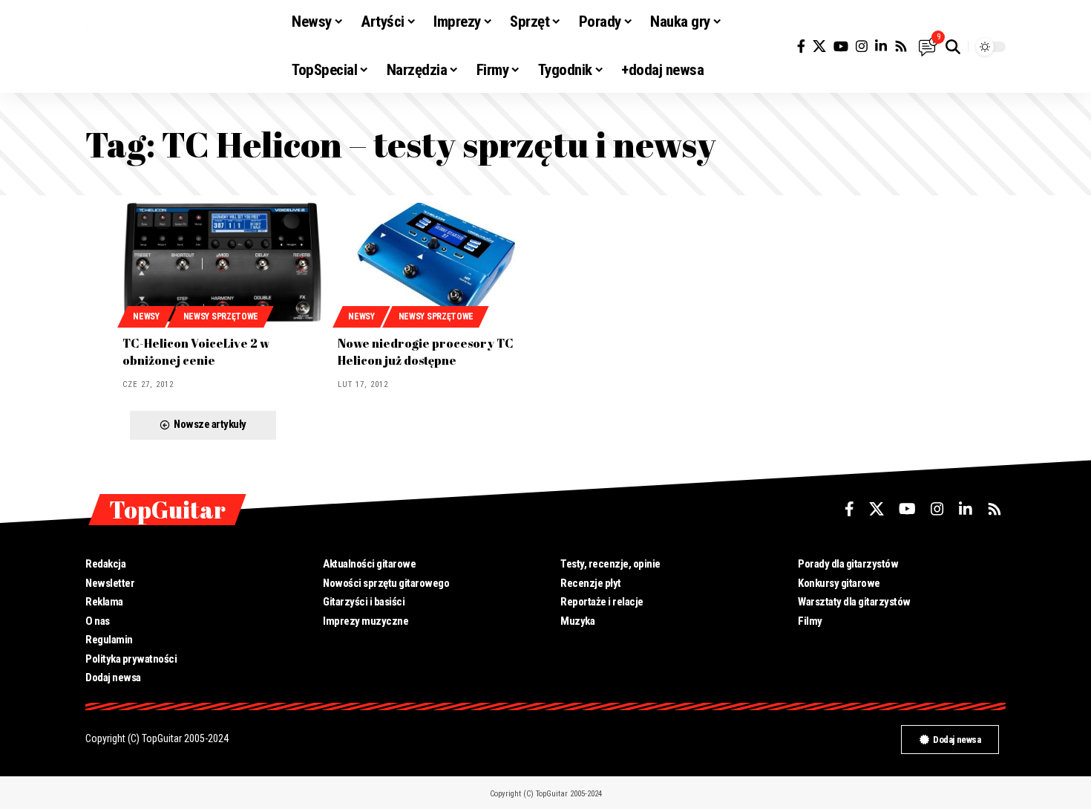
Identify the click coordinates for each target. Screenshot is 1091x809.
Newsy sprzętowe (221, 316)
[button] (953, 46)
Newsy (146, 316)
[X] (819, 46)
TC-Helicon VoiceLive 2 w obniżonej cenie (195, 351)
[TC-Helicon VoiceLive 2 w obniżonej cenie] (222, 263)
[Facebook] (801, 46)
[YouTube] (841, 46)
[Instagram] (861, 46)
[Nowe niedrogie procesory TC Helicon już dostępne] (438, 263)
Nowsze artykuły (210, 424)
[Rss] (901, 46)
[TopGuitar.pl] (176, 47)
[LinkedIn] (881, 46)
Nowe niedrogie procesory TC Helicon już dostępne (426, 351)
